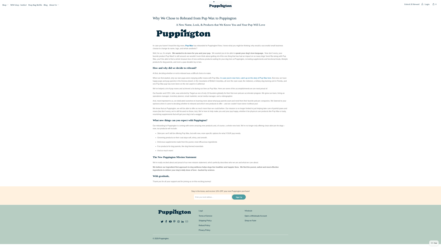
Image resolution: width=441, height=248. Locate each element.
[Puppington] (220, 5)
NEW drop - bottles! (18, 5)
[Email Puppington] (186, 221)
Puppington (164, 239)
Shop (4, 5)
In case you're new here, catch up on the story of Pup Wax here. (246, 78)
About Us (53, 5)
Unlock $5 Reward (411, 4)
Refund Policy (204, 225)
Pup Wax (189, 46)
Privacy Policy (204, 230)
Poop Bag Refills (35, 5)
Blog (46, 5)
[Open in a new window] (162, 221)
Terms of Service (205, 216)
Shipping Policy (205, 221)
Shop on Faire (250, 221)
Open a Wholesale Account (256, 216)
